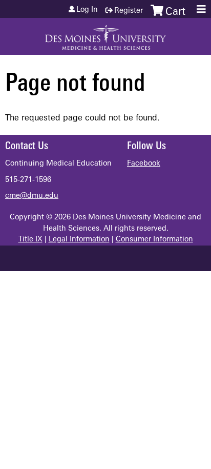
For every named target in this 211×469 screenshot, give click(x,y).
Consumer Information (154, 239)
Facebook (143, 164)
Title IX (30, 239)
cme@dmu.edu (31, 196)
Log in (87, 10)
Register (128, 11)
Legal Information (79, 239)
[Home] (105, 34)
